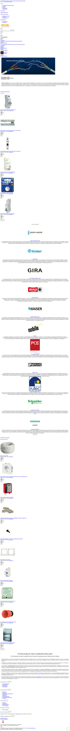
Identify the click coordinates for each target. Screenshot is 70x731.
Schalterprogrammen (11, 665)
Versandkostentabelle (5, 696)
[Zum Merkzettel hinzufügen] (2, 113)
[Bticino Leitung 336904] (7, 454)
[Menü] (1, 29)
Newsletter (4, 698)
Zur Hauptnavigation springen (20, 0)
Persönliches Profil (7, 41)
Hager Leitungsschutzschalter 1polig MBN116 (7, 109)
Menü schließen (4, 37)
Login (1, 39)
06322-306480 (9, 1)
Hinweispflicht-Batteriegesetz (7, 697)
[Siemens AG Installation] (35, 428)
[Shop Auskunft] (5, 709)
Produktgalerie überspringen (5, 91)
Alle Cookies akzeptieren (18, 729)
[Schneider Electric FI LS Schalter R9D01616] (7, 171)
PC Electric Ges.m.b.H (35, 354)
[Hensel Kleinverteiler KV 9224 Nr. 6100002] (7, 641)
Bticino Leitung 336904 (4, 455)
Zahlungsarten (15, 41)
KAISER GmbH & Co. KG (35, 316)
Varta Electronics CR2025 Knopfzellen (6, 192)
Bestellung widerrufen (3, 688)
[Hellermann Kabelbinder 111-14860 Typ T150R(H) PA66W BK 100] (7, 537)
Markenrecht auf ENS (6, 16)
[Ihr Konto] (1, 35)
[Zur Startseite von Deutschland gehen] (5, 27)
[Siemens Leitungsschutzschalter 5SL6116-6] (7, 212)
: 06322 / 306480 (3, 718)
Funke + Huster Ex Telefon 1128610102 (7, 497)
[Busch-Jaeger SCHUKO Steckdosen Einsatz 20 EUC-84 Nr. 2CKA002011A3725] (7, 475)
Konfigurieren (11, 729)
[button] (35, 3)
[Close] (0, 730)
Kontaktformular (5, 684)
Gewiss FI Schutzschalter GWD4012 (6, 580)
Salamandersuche (5, 705)
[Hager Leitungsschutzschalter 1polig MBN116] (7, 108)
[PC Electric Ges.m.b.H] (35, 353)
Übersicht (2, 41)
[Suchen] (11, 30)
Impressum (4, 6)
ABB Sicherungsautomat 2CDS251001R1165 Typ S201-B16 (10, 151)
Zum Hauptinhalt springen (4, 0)
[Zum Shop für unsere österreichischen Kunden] (4, 22)
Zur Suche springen (12, 0)
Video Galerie (4, 685)
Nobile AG (35, 335)
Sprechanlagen (39, 676)
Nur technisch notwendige (4, 729)
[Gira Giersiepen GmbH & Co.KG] (35, 277)
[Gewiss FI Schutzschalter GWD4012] (7, 579)
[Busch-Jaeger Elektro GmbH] (35, 239)
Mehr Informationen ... (32, 728)
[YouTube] (3, 722)
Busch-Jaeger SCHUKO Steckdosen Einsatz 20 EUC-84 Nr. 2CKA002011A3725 (13, 476)
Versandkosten (4, 8)
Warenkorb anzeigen (3, 56)
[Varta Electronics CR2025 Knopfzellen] (7, 191)
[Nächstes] (4, 220)
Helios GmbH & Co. (35, 297)
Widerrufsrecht (4, 694)
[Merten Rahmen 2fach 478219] (7, 558)
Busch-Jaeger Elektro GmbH (35, 240)
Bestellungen (20, 41)
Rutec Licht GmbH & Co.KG (35, 391)
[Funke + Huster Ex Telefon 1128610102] (7, 496)
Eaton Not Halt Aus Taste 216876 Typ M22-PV (8, 621)
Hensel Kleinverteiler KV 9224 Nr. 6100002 (7, 642)
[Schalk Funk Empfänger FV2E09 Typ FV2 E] (7, 600)
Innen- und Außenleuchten (45, 669)
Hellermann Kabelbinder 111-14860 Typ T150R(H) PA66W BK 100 (11, 538)
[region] (35, 156)
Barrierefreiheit (4, 686)
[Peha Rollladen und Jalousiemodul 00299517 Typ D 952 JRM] (7, 129)
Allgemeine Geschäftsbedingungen (8, 5)
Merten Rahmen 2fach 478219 (5, 559)
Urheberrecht (4, 692)
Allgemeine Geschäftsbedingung (7, 693)
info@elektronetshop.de (4, 719)
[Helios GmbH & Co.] (35, 296)
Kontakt (3, 7)
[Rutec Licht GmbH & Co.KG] (35, 390)
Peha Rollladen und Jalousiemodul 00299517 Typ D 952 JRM (10, 130)
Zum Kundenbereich (5, 683)
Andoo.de (4, 702)
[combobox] (5, 30)
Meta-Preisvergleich (5, 704)
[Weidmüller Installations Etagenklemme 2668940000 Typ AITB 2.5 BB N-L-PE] (7, 517)
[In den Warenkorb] (1, 114)
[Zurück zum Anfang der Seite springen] (1, 727)
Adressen (11, 41)
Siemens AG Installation (35, 429)
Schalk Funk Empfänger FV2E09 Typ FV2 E (7, 601)
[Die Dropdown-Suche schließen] (13, 30)
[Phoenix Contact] (35, 371)
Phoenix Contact (35, 372)
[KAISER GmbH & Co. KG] (35, 315)
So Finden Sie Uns (5, 17)
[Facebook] (3, 721)
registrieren (2, 40)
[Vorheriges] (1, 220)
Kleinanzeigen (4, 703)
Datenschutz (4, 695)
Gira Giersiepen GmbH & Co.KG (35, 278)
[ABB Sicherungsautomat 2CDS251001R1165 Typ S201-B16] (7, 150)
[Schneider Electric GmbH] (35, 409)
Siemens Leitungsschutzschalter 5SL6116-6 (7, 213)
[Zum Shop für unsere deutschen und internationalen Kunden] (4, 21)
